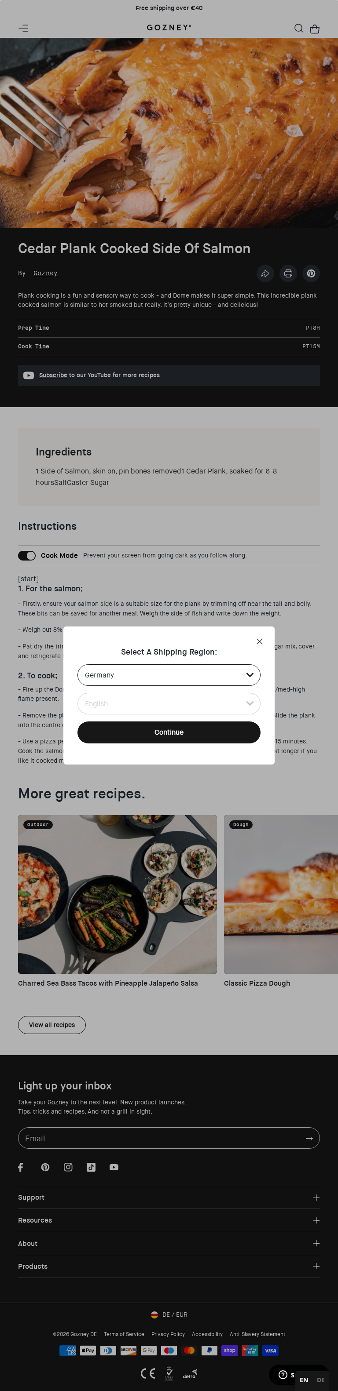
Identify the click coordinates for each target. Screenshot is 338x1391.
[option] (320, 1381)
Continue (169, 732)
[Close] (259, 641)
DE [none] (321, 1380)
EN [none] (304, 1380)
